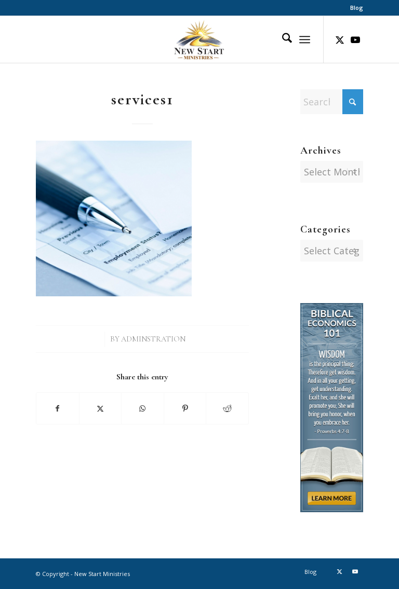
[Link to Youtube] (355, 39)
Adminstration (153, 339)
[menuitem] (354, 7)
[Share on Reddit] (227, 408)
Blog (356, 7)
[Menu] (304, 39)
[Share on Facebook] (57, 408)
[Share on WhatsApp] (143, 408)
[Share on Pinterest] (185, 408)
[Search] (282, 39)
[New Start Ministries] (199, 39)
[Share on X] (100, 408)
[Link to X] (340, 39)
